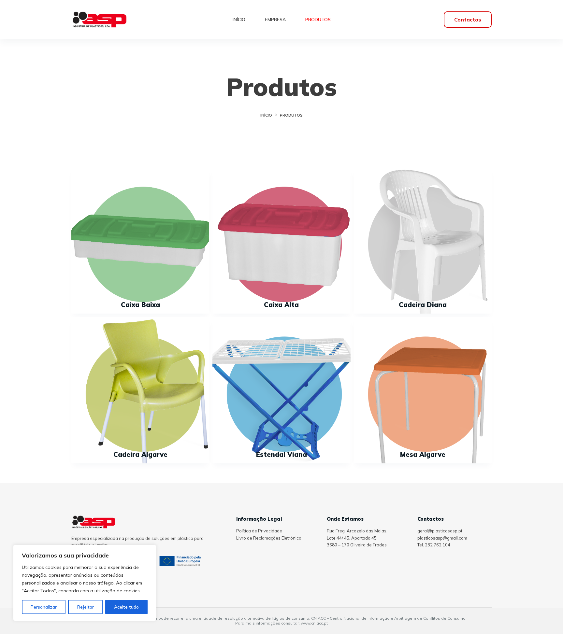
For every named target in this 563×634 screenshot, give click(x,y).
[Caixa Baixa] (140, 240)
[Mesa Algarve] (423, 390)
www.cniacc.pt (314, 623)
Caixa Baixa (140, 305)
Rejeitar (85, 607)
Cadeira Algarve (140, 454)
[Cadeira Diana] (423, 240)
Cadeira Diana (423, 305)
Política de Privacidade (259, 530)
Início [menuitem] (239, 19)
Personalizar (44, 607)
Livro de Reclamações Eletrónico (268, 538)
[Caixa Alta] (281, 240)
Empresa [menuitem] (275, 19)
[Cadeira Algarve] (140, 390)
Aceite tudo (126, 607)
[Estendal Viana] (281, 390)
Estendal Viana (281, 454)
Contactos (467, 19)
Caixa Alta (281, 305)
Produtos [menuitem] (318, 19)
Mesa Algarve (422, 454)
